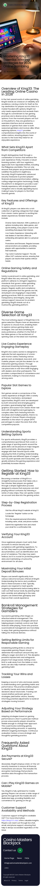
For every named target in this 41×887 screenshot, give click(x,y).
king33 (20, 130)
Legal (26, 880)
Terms (20, 880)
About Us (7, 880)
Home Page (9, 858)
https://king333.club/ (10, 820)
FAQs (27, 858)
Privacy (14, 880)
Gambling (8, 51)
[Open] (35, 5)
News (19, 858)
